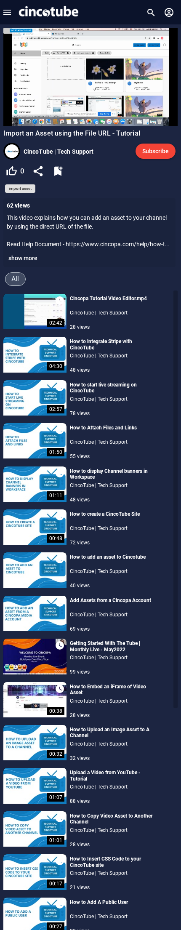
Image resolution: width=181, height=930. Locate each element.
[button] (7, 12)
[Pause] (11, 120)
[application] (90, 77)
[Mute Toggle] (55, 120)
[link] (48, 12)
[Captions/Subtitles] (147, 120)
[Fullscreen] (170, 120)
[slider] (90, 113)
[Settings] (158, 120)
